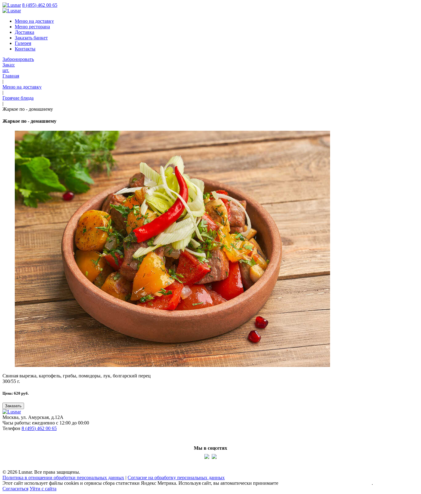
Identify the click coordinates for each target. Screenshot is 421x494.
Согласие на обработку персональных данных (176, 477)
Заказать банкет (31, 37)
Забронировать (18, 59)
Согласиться (15, 488)
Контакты (25, 48)
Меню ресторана (32, 26)
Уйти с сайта (43, 488)
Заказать (13, 406)
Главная (10, 75)
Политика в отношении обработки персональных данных (63, 477)
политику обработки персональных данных (326, 483)
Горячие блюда (18, 98)
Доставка (24, 32)
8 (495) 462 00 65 (39, 5)
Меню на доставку (34, 21)
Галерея (23, 43)
